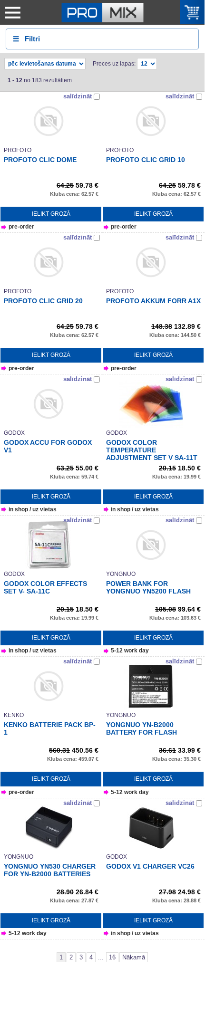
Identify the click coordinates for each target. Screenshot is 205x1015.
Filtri (26, 39)
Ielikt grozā (51, 214)
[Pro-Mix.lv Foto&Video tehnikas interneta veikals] (102, 12)
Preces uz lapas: (114, 63)
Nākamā (133, 957)
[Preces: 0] (192, 12)
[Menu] (12, 12)
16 (112, 957)
